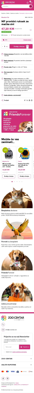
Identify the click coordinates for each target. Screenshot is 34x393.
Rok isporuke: (8, 72)
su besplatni (9, 241)
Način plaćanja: (8, 60)
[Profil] (28, 3)
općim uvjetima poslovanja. (19, 352)
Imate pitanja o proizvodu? (12, 95)
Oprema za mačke (14, 13)
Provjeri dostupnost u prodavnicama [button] (21, 35)
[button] (17, 40)
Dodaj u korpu (8, 176)
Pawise (20, 161)
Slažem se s (16, 352)
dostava (9, 210)
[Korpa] (31, 3)
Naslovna (3, 13)
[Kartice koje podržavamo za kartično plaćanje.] (2, 371)
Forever (7, 272)
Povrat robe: (8, 67)
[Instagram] (7, 378)
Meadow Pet (5, 17)
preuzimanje (8, 304)
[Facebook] (3, 378)
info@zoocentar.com (11, 330)
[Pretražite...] (30, 6)
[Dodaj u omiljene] (31, 30)
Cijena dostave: (9, 54)
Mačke (7, 13)
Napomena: (7, 78)
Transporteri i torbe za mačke (25, 13)
